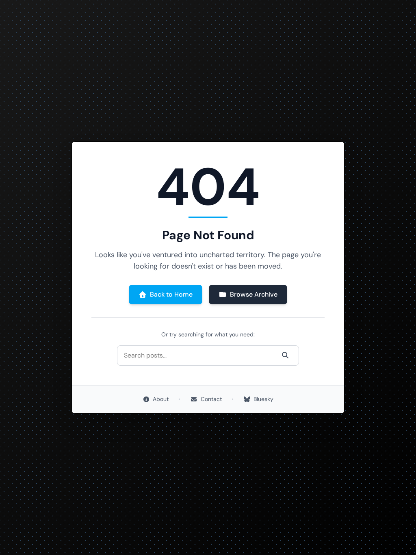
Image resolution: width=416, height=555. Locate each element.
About (161, 399)
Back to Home (171, 294)
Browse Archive (253, 294)
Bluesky (263, 399)
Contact (211, 399)
